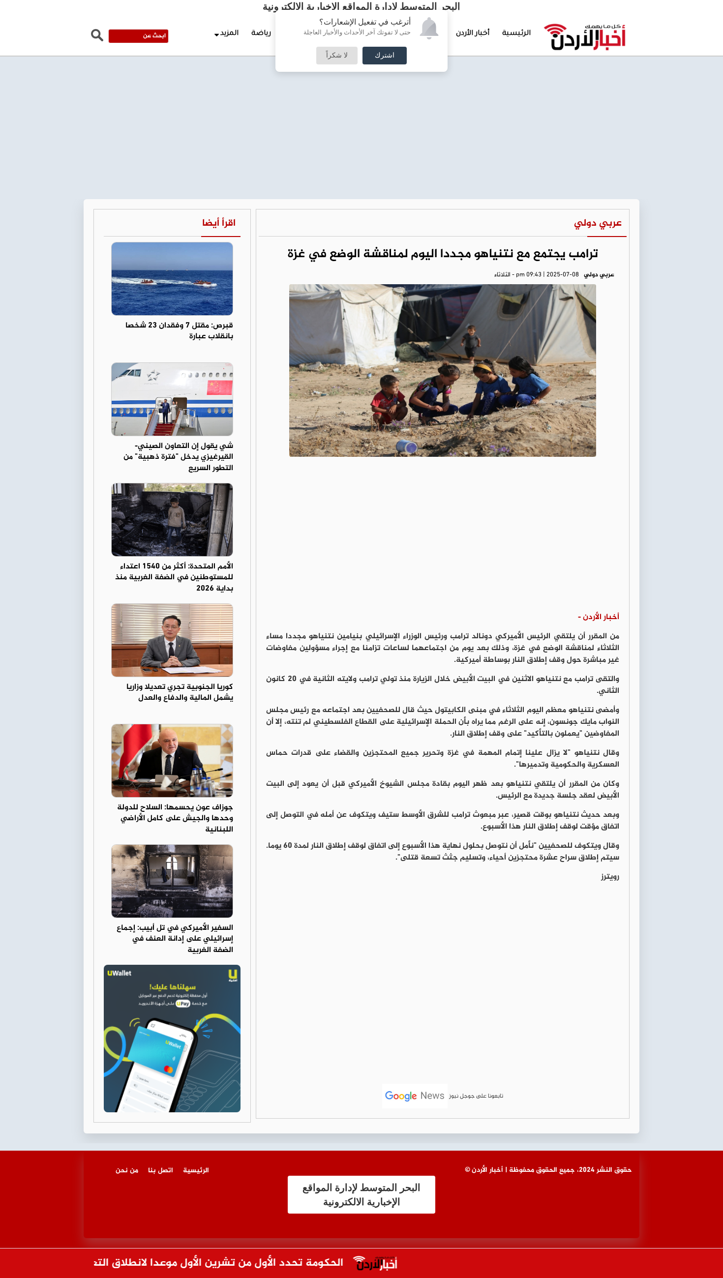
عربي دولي (598, 223)
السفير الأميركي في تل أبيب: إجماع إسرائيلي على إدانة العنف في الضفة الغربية (175, 939)
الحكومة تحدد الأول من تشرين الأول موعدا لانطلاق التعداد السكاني (206, 1263)
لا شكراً (337, 55)
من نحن (127, 1170)
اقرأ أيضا (219, 223)
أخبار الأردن (472, 34)
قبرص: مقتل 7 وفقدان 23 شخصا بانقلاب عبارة (179, 331)
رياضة (261, 34)
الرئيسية (516, 34)
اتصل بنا (160, 1170)
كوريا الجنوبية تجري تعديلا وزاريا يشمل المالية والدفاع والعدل (179, 693)
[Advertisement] (361, 74)
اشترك (384, 55)
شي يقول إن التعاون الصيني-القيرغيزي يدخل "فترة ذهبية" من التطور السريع (178, 458)
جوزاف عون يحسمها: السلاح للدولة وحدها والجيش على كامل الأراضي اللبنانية (175, 819)
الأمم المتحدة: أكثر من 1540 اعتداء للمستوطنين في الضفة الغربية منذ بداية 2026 (174, 578)
